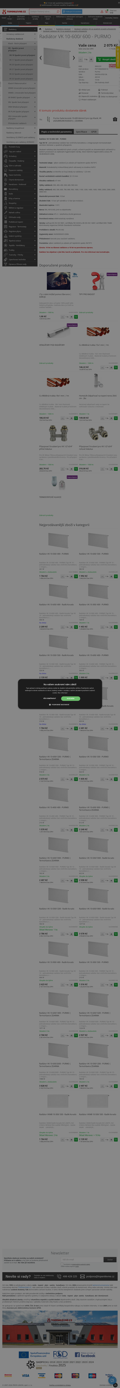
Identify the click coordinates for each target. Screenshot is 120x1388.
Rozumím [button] (70, 699)
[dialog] (60, 694)
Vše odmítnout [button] (49, 698)
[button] (60, 704)
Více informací (63, 693)
